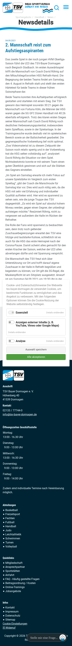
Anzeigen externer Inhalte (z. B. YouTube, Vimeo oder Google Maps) (37, 324)
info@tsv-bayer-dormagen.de (20, 414)
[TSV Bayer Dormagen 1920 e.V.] (28, 8)
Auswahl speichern (36, 349)
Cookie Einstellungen (15, 623)
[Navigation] (66, 7)
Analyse (20, 341)
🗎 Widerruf (9, 627)
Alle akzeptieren (36, 356)
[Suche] (56, 8)
